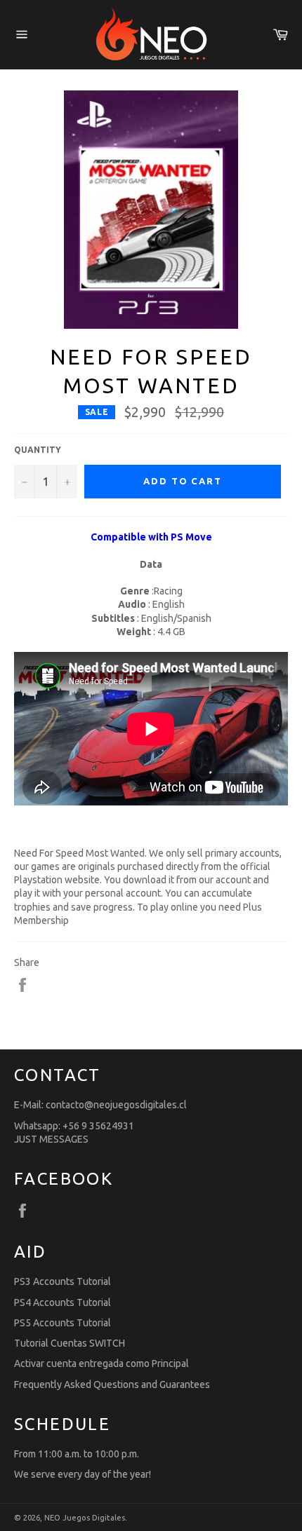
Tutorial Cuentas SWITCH (69, 1343)
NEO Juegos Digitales (84, 1517)
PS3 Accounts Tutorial (62, 1281)
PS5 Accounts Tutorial (62, 1322)
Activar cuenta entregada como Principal (101, 1363)
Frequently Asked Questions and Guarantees (112, 1384)
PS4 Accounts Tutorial (62, 1302)
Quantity (37, 449)
